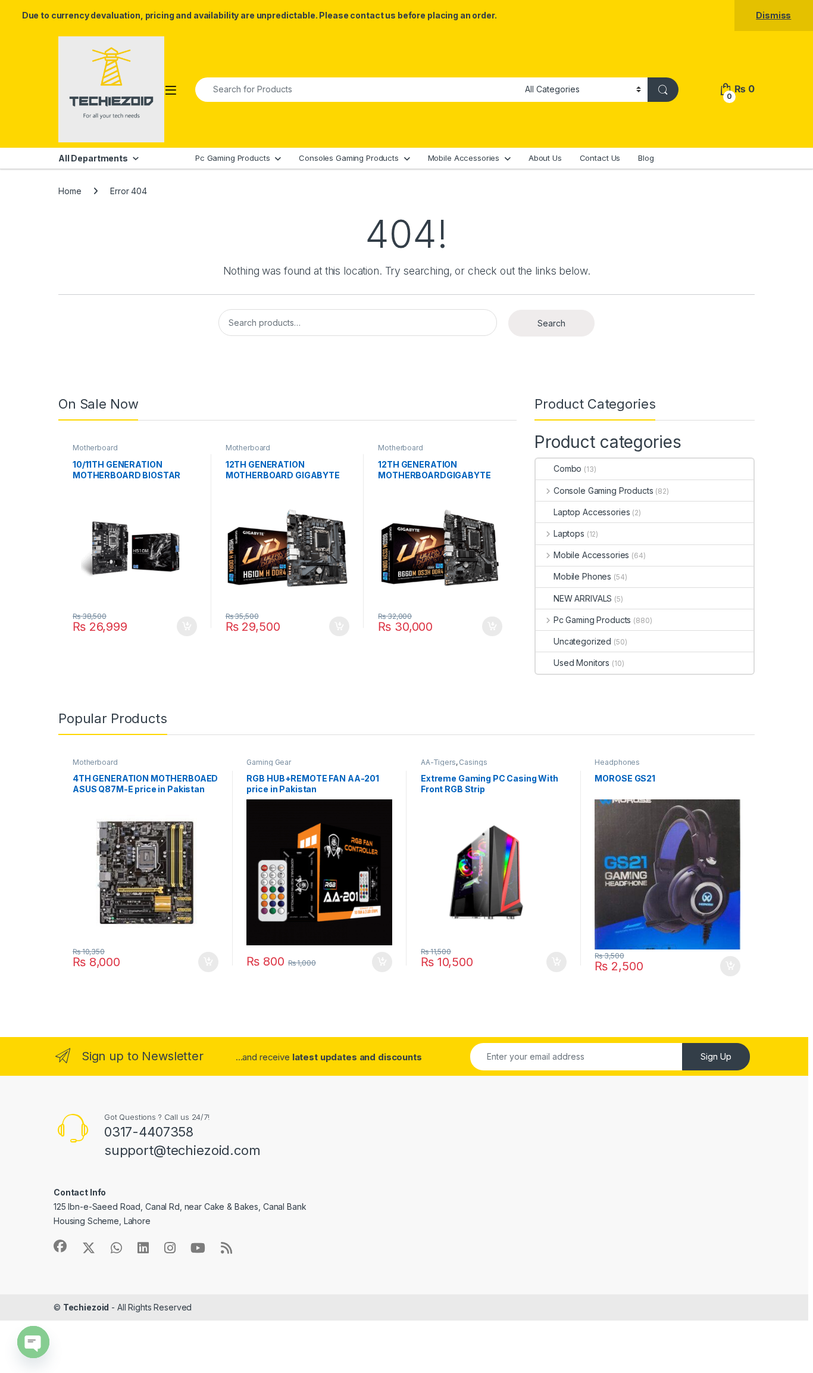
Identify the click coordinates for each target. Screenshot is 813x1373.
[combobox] (356, 89)
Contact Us (600, 158)
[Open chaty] (33, 1342)
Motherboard (95, 447)
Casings (473, 762)
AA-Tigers (438, 762)
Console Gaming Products (603, 490)
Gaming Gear (268, 762)
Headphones (617, 762)
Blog (645, 158)
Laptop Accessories (592, 512)
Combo (567, 468)
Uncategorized (582, 641)
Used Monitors (581, 663)
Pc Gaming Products (232, 158)
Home (69, 191)
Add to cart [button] (187, 627)
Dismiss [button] (773, 15)
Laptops (569, 533)
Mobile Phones (582, 576)
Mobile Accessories (463, 158)
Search (551, 323)
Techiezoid (86, 1307)
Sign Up (716, 1056)
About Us (545, 158)
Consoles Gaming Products (349, 158)
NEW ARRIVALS (583, 598)
